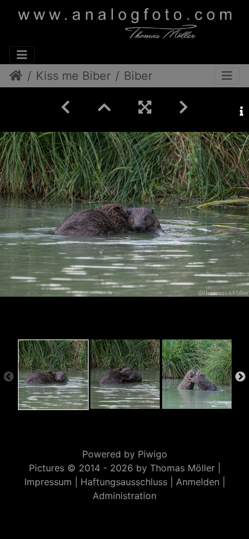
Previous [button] (8, 377)
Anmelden (197, 482)
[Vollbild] (144, 107)
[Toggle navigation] (22, 55)
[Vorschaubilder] (104, 107)
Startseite (16, 75)
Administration (124, 495)
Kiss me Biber (73, 76)
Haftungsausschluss (123, 482)
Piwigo (152, 454)
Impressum (48, 482)
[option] (53, 374)
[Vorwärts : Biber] (183, 107)
